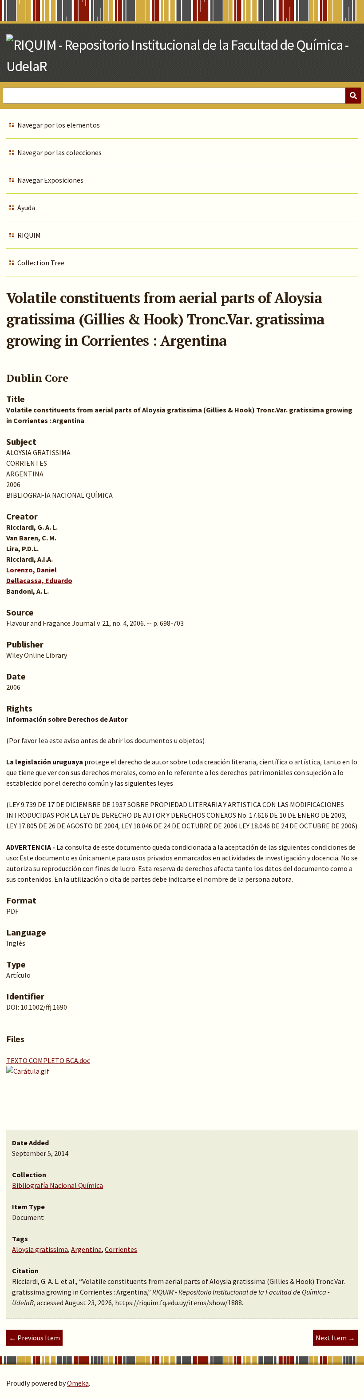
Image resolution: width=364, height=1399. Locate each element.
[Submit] (353, 96)
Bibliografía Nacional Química (57, 1185)
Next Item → (335, 1337)
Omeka (78, 1383)
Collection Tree (40, 262)
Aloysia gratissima (40, 1249)
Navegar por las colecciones (59, 152)
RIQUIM (29, 235)
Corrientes (121, 1249)
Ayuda (26, 207)
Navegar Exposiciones (50, 180)
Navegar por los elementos (58, 124)
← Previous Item (34, 1337)
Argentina (86, 1249)
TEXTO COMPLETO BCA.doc (48, 1060)
